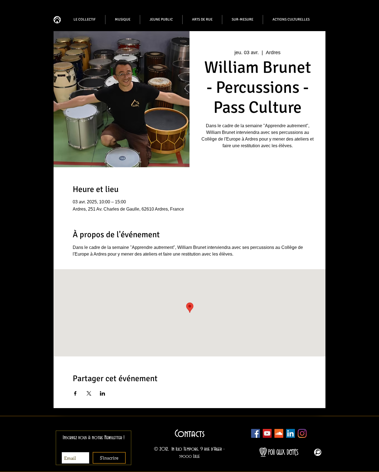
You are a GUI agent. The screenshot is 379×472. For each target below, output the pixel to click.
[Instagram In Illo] (302, 433)
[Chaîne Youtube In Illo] (267, 433)
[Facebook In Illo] (255, 433)
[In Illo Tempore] (290, 433)
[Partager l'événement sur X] (89, 393)
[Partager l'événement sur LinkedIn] (102, 393)
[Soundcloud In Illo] (278, 433)
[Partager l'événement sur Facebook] (75, 393)
